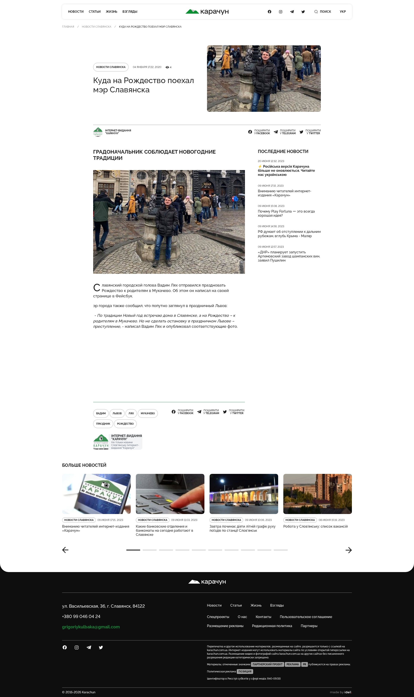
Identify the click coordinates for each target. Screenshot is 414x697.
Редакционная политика (272, 626)
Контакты (263, 617)
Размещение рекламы (225, 626)
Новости (76, 11)
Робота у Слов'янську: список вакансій (315, 526)
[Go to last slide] (67, 550)
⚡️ (286, 170)
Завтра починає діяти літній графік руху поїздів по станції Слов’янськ (243, 528)
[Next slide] (347, 550)
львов (117, 413)
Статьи (95, 11)
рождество (125, 423)
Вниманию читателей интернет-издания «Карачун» (284, 193)
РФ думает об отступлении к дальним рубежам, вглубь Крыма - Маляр (289, 234)
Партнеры (309, 626)
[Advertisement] (169, 363)
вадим (101, 413)
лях (131, 413)
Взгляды (129, 11)
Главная (68, 26)
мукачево (148, 413)
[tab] (133, 550)
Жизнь (111, 11)
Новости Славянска (96, 26)
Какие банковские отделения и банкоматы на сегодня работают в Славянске (164, 530)
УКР (343, 11)
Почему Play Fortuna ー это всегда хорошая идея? (286, 213)
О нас (242, 617)
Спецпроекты (218, 617)
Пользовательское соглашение (306, 617)
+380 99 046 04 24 (81, 616)
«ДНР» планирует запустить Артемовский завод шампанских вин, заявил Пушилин (289, 256)
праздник (103, 423)
